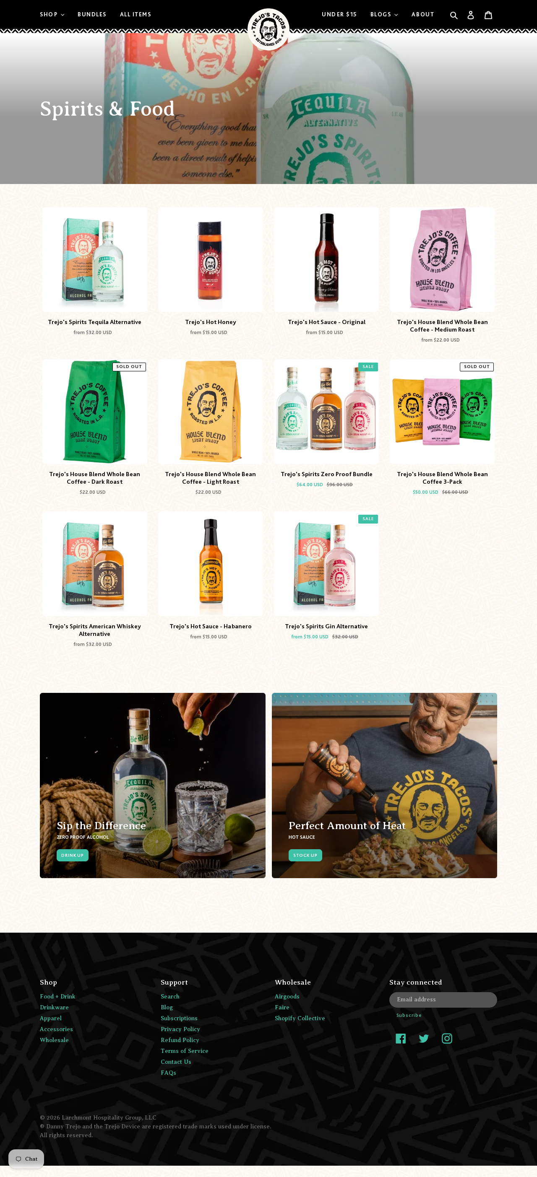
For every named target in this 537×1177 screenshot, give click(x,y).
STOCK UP (305, 855)
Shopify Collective (300, 1018)
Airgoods (287, 996)
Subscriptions (179, 1018)
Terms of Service (185, 1051)
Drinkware (54, 1007)
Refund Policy (180, 1040)
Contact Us (176, 1062)
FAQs (168, 1073)
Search (170, 996)
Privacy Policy (180, 1029)
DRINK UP (72, 855)
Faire (282, 1007)
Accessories (56, 1029)
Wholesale (54, 1040)
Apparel (51, 1018)
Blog (167, 1007)
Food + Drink (58, 996)
